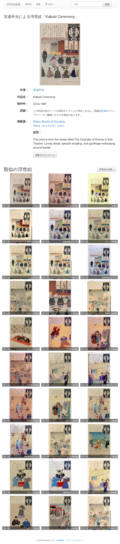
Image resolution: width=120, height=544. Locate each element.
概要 (38, 4)
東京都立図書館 (33, 241)
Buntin (37, 205)
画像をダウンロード (45, 154)
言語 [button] (50, 4)
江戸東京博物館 (72, 205)
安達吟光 (38, 90)
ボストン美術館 (111, 241)
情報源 (28, 4)
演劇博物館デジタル (70, 241)
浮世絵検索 (13, 4)
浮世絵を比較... (106, 169)
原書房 (114, 205)
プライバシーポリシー (74, 540)
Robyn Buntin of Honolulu (49, 121)
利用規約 (60, 540)
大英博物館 (35, 277)
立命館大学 (74, 277)
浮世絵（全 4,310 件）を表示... (49, 125)
